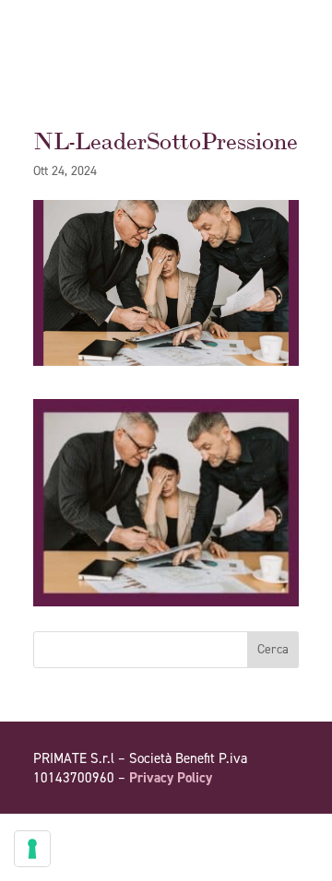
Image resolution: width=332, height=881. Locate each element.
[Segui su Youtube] (247, 830)
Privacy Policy (170, 778)
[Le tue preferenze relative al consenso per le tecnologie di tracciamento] (32, 848)
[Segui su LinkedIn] (284, 830)
